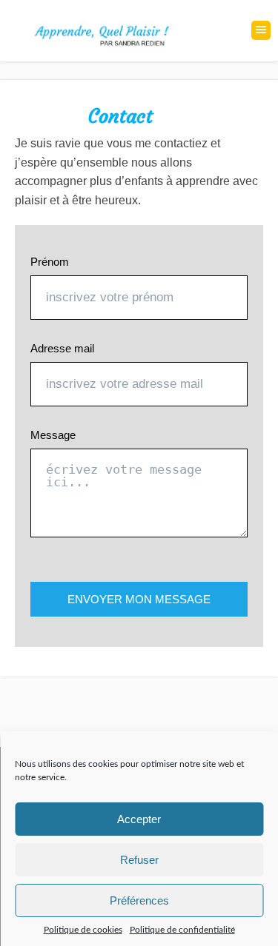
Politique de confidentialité (182, 929)
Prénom (49, 261)
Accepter (139, 819)
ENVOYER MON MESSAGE (139, 599)
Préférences (139, 900)
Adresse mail (62, 348)
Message (53, 435)
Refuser (139, 859)
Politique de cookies (83, 929)
